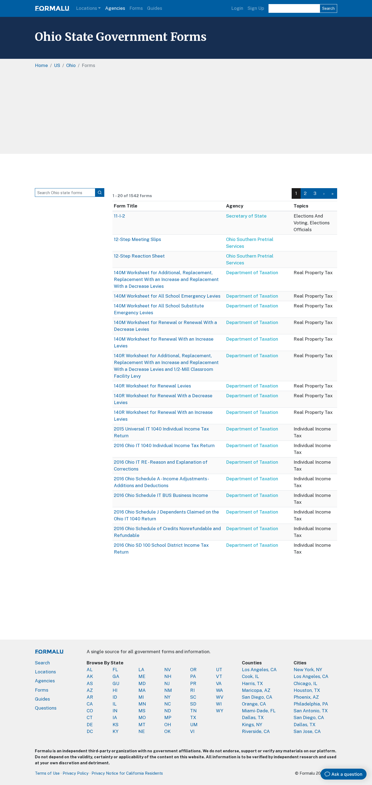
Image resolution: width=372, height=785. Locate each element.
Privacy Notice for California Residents (127, 773)
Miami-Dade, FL (259, 710)
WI (219, 704)
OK (167, 731)
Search (328, 8)
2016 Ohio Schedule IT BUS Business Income (161, 495)
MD (142, 683)
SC (193, 697)
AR (90, 697)
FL (115, 669)
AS (90, 683)
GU (115, 683)
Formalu (52, 8)
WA (219, 690)
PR (193, 683)
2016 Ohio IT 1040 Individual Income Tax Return (164, 445)
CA (90, 704)
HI (114, 690)
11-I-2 (119, 216)
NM (168, 690)
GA (115, 676)
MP (167, 717)
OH (167, 724)
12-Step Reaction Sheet (139, 256)
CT (90, 717)
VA (219, 683)
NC (167, 704)
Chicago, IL (305, 683)
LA (141, 669)
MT (141, 724)
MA (142, 690)
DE (90, 724)
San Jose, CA (307, 731)
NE (141, 731)
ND (167, 710)
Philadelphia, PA (311, 704)
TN (193, 710)
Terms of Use (47, 773)
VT (219, 676)
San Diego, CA (257, 697)
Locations (86, 8)
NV (167, 669)
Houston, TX (307, 690)
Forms (136, 8)
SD (193, 704)
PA (193, 676)
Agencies (115, 8)
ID (114, 697)
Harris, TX (252, 683)
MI (141, 697)
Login (237, 8)
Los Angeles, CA (259, 669)
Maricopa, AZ (256, 690)
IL (114, 704)
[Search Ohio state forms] (99, 192)
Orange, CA (254, 704)
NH (167, 676)
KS (115, 724)
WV (219, 697)
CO (90, 710)
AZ (90, 690)
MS (141, 710)
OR (193, 669)
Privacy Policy (76, 773)
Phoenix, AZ (306, 697)
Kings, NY (252, 724)
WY (219, 710)
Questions (45, 708)
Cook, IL (250, 676)
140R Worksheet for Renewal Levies (152, 386)
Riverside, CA (256, 731)
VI (192, 731)
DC (90, 731)
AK (90, 676)
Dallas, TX (253, 717)
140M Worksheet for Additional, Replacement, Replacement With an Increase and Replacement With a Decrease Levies (166, 279)
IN (114, 710)
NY (167, 697)
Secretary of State (246, 216)
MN (142, 704)
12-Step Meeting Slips (137, 239)
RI (192, 690)
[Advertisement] (186, 113)
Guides (154, 8)
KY (115, 731)
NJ (167, 683)
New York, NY (308, 669)
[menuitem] (305, 193)
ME (141, 676)
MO (142, 717)
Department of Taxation (252, 272)
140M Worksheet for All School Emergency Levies (167, 296)
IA (114, 717)
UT (219, 669)
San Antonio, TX (311, 710)
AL (90, 669)
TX (193, 717)
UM (193, 724)
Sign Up (256, 8)
